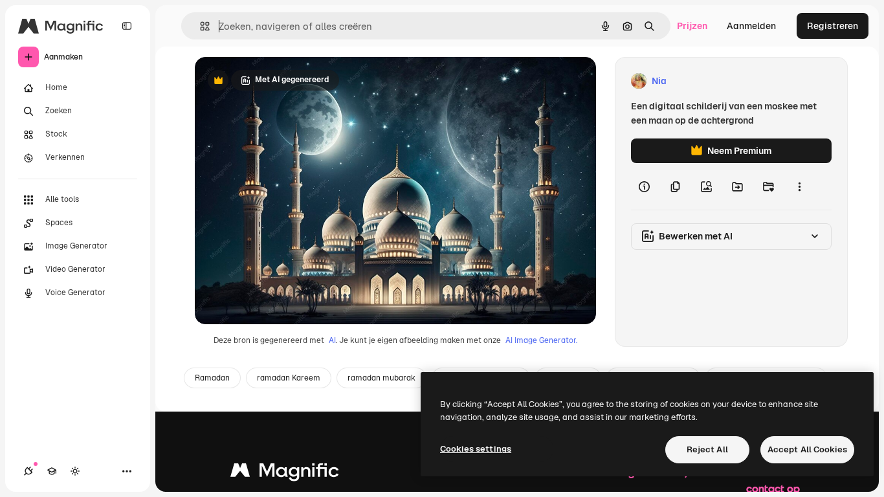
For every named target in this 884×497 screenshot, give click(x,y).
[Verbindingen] (28, 471)
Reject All (707, 449)
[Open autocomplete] (199, 26)
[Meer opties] (799, 186)
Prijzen (692, 26)
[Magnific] (284, 473)
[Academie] (51, 471)
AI (332, 340)
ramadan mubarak (381, 378)
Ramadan (212, 378)
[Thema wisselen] (75, 471)
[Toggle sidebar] (126, 26)
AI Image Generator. (541, 340)
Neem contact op (773, 480)
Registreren (832, 26)
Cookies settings (475, 448)
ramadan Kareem (288, 378)
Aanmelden (751, 26)
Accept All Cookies (807, 449)
